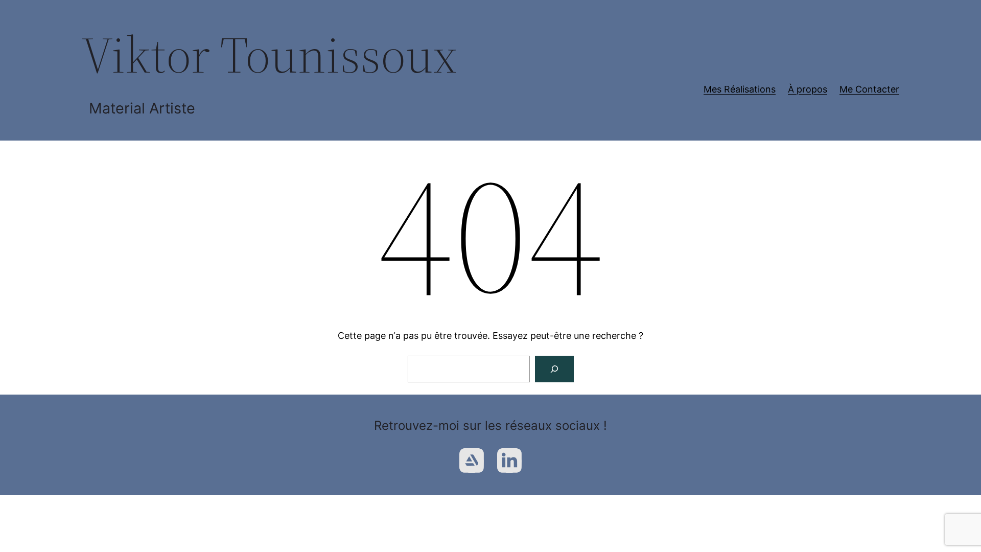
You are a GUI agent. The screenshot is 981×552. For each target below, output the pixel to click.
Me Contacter (869, 89)
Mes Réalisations (740, 89)
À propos (807, 89)
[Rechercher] (554, 369)
